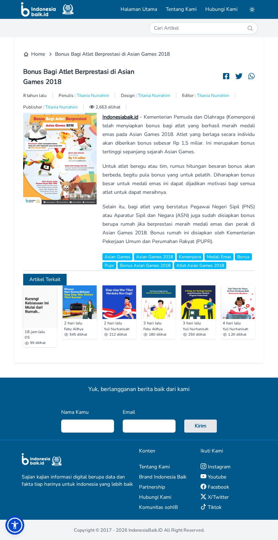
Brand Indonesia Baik (162, 476)
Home (38, 54)
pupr (109, 265)
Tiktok (214, 507)
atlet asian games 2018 (200, 265)
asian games (117, 257)
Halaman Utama (139, 9)
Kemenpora (190, 257)
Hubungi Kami (221, 9)
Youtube (216, 476)
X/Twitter (217, 497)
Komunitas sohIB (158, 507)
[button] (14, 525)
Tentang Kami (181, 9)
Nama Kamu (75, 412)
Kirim (200, 425)
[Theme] (252, 9)
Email (129, 412)
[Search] (250, 28)
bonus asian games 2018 (145, 265)
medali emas (219, 257)
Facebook (217, 487)
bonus (243, 257)
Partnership (152, 487)
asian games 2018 (154, 257)
